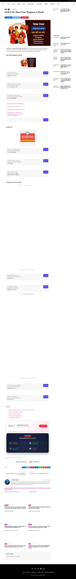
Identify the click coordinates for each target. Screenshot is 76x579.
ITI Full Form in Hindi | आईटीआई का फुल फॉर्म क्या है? (39, 473)
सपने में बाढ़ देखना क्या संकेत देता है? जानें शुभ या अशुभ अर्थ (65, 38)
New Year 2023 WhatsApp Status (15, 415)
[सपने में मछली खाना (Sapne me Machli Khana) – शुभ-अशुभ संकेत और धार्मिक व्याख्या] (56, 73)
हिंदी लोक (46, 4)
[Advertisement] (62, 25)
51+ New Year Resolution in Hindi (15, 412)
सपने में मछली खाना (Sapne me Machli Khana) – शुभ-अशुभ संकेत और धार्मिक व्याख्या (65, 72)
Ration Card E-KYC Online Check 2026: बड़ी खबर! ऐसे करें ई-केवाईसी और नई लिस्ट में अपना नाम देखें (15, 546)
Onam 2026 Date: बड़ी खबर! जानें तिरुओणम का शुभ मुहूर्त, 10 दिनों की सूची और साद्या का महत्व (65, 10)
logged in (12, 556)
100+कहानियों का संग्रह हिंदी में (12, 115)
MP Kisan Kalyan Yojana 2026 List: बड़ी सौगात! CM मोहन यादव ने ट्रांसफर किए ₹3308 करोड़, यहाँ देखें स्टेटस (65, 59)
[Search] (73, 4)
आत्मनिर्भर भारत (52, 4)
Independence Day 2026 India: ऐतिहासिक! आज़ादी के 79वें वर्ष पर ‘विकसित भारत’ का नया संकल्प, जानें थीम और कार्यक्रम (39, 547)
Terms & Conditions (49, 572)
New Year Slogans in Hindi (17, 457)
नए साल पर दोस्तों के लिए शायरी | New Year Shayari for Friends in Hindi (21, 410)
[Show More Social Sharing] (30, 17)
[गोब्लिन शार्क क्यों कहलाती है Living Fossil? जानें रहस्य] (56, 45)
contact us (19, 4)
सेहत (58, 4)
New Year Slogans (8, 457)
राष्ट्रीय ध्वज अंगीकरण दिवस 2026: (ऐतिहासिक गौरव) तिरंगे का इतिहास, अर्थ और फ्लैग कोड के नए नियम (65, 87)
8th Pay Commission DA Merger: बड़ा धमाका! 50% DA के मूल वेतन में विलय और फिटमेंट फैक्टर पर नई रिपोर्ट (39, 527)
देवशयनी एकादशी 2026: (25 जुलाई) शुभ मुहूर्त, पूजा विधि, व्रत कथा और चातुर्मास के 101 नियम (65, 66)
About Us (13, 4)
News (24, 4)
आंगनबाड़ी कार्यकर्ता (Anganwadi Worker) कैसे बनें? (16, 109)
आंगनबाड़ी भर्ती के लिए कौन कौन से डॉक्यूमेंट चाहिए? (15, 103)
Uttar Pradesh (39, 4)
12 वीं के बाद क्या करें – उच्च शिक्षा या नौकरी (14, 112)
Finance (30, 524)
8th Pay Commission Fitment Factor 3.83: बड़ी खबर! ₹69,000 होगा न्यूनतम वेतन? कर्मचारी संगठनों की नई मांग (15, 508)
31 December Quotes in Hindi (14, 413)
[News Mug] (3, 4)
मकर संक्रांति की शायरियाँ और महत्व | (15, 417)
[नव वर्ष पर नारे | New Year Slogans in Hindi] (28, 33)
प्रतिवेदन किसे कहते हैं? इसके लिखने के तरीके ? (15, 114)
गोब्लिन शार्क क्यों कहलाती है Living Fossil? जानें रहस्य (65, 44)
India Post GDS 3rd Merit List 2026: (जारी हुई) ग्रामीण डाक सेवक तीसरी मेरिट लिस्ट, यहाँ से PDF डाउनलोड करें (65, 80)
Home (9, 4)
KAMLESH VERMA (14, 9)
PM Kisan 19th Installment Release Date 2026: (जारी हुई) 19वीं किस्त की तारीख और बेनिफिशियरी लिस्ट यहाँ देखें (65, 51)
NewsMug (43, 575)
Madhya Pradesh (31, 4)
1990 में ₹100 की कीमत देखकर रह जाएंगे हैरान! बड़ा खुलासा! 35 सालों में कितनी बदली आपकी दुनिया (39, 508)
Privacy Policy (41, 572)
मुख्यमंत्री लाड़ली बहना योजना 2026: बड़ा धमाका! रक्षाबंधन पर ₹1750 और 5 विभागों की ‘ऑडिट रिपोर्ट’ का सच (15, 527)
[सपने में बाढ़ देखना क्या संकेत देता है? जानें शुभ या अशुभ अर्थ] (56, 39)
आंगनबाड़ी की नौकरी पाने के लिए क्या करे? (14, 106)
